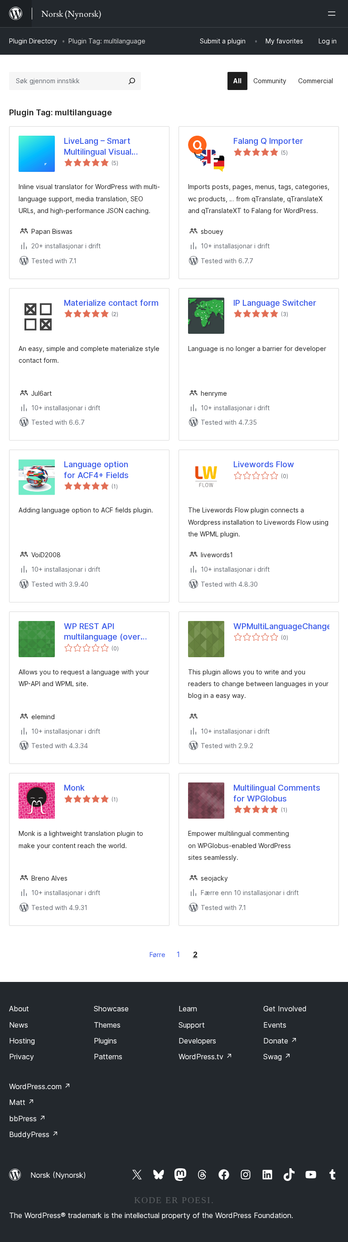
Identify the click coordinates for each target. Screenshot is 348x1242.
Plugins (105, 1040)
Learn (188, 1008)
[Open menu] (333, 13)
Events (274, 1024)
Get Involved (285, 1008)
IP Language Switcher (274, 303)
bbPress (27, 1118)
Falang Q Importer (268, 141)
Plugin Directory (33, 41)
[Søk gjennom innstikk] (132, 81)
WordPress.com (40, 1086)
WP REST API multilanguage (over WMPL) (102, 631)
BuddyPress (33, 1134)
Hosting (22, 1040)
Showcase (111, 1008)
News (18, 1024)
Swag (277, 1056)
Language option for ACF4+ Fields (96, 469)
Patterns (108, 1056)
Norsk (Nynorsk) (58, 1175)
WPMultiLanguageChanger (281, 626)
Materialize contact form (111, 303)
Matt (21, 1102)
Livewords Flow (263, 464)
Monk (74, 787)
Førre (157, 954)
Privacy (21, 1056)
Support (192, 1024)
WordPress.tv (205, 1056)
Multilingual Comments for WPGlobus (276, 793)
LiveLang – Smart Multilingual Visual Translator (97, 146)
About (19, 1008)
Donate (280, 1040)
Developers (197, 1040)
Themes (107, 1024)
